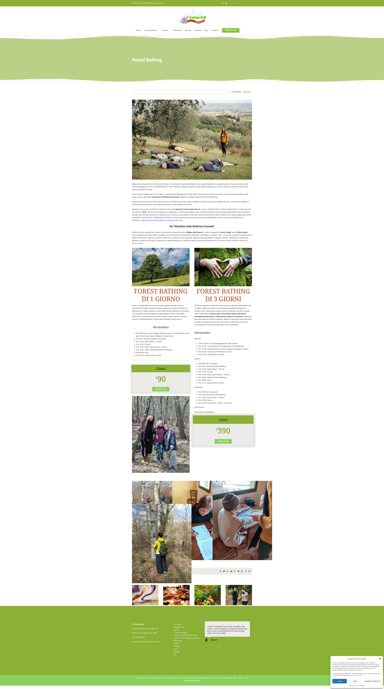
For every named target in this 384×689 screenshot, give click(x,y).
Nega (355, 681)
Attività (176, 643)
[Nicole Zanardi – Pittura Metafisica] (145, 586)
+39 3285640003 (146, 3)
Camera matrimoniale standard (187, 638)
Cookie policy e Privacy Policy (147, 678)
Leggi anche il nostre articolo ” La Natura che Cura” (162, 220)
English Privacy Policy (355, 675)
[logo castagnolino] (192, 10)
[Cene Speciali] (176, 586)
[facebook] (222, 3)
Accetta (339, 681)
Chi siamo (177, 624)
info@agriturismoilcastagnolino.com (146, 642)
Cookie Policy (352, 685)
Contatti (177, 652)
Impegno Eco (179, 627)
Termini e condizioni (168, 678)
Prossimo (246, 92)
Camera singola (181, 632)
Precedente (236, 92)
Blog (175, 649)
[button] (380, 659)
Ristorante (178, 641)
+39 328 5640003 (138, 637)
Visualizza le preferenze (372, 681)
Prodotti (177, 646)
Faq (175, 654)
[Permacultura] (207, 586)
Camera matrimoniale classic (186, 635)
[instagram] (226, 3)
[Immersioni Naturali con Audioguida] (239, 586)
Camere (177, 630)
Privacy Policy (361, 685)
